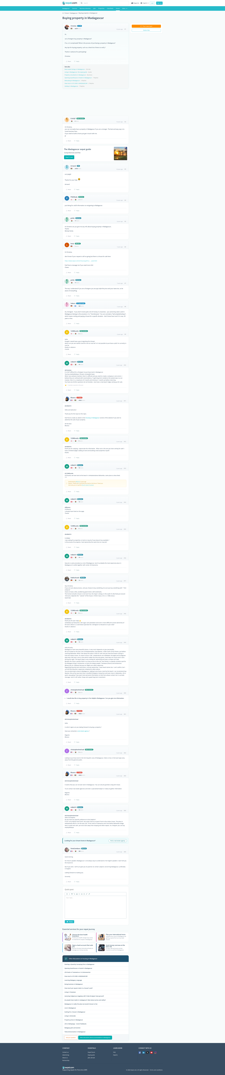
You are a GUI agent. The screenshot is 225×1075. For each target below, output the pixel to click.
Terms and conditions (156, 1070)
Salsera (73, 303)
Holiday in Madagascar (71, 86)
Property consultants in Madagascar (75, 75)
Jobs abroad (91, 1058)
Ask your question (71, 1037)
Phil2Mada (74, 197)
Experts (115, 1055)
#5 (125, 221)
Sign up (159, 3)
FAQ (114, 1052)
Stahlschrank (75, 577)
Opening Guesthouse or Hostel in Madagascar (78, 78)
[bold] (67, 894)
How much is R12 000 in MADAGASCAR (76, 83)
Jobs (94, 8)
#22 (125, 753)
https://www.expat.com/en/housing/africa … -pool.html (81, 261)
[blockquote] (71, 894)
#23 (125, 776)
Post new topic (147, 26)
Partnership (65, 1060)
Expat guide (91, 1055)
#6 (125, 247)
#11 (125, 401)
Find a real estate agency (117, 841)
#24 (125, 810)
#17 (125, 581)
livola (72, 243)
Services (74, 8)
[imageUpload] (76, 894)
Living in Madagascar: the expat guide (76, 72)
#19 (125, 642)
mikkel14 (73, 362)
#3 (125, 169)
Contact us (65, 1052)
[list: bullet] (81, 894)
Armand (73, 166)
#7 (125, 283)
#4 (125, 200)
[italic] (69, 894)
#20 (125, 693)
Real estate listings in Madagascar (75, 69)
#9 (125, 334)
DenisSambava (75, 848)
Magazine (136, 3)
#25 (125, 852)
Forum (118, 8)
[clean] (89, 894)
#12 (125, 441)
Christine (73, 26)
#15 (125, 529)
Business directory (85, 8)
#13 (125, 468)
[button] (86, 894)
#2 (125, 122)
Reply (77, 61)
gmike (73, 218)
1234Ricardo (75, 331)
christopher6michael (77, 690)
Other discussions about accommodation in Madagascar (95, 1037)
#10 (125, 365)
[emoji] (79, 894)
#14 (125, 502)
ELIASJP (73, 118)
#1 (125, 29)
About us (65, 1058)
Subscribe (146, 30)
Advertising (65, 1055)
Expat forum (91, 1052)
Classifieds (110, 8)
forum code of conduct (88, 485)
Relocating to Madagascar (72, 80)
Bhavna (73, 397)
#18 (125, 613)
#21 (125, 714)
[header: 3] (84, 894)
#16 (125, 558)
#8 (125, 306)
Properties (101, 8)
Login (152, 3)
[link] (74, 894)
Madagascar (66, 8)
